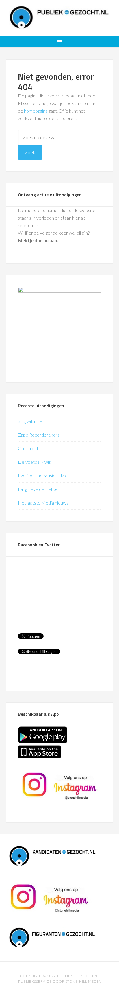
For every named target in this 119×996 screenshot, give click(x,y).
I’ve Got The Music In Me (43, 475)
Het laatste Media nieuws (43, 502)
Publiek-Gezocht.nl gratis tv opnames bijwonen (59, 17)
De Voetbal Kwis (34, 462)
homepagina (36, 110)
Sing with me (30, 421)
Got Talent (28, 448)
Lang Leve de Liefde (38, 489)
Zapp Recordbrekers (39, 434)
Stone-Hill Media (83, 981)
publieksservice (35, 981)
